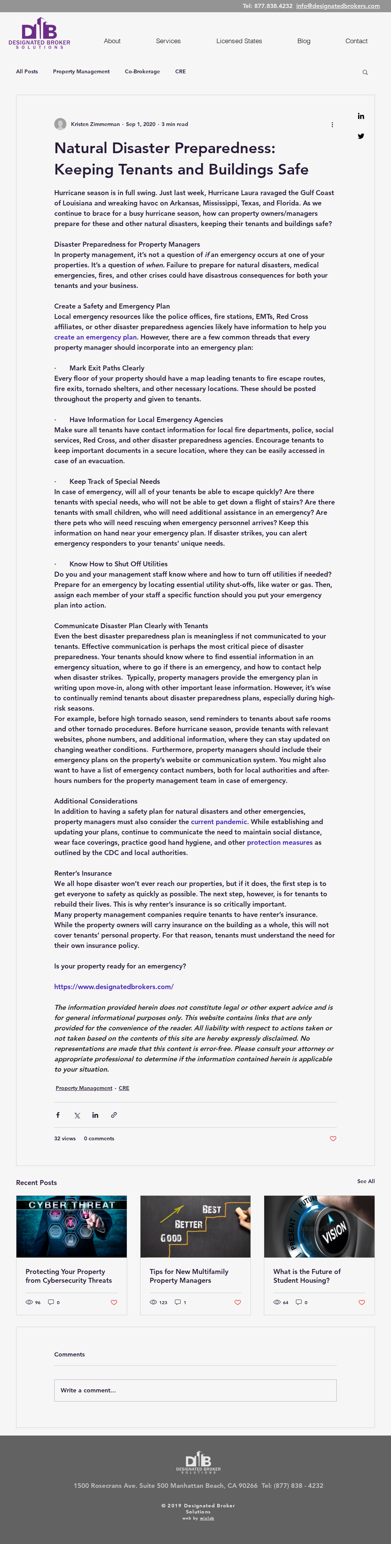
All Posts (27, 71)
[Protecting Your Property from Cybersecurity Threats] (71, 1227)
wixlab (207, 1518)
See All (366, 1181)
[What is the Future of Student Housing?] (319, 1227)
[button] (365, 72)
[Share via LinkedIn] (95, 1115)
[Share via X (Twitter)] (76, 1115)
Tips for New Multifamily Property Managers (189, 1276)
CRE (180, 71)
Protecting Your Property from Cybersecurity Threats (69, 1276)
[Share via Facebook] (57, 1115)
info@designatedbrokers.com (338, 6)
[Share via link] (114, 1115)
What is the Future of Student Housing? (307, 1276)
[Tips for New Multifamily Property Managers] (196, 1227)
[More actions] (332, 124)
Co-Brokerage (142, 71)
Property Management (81, 71)
